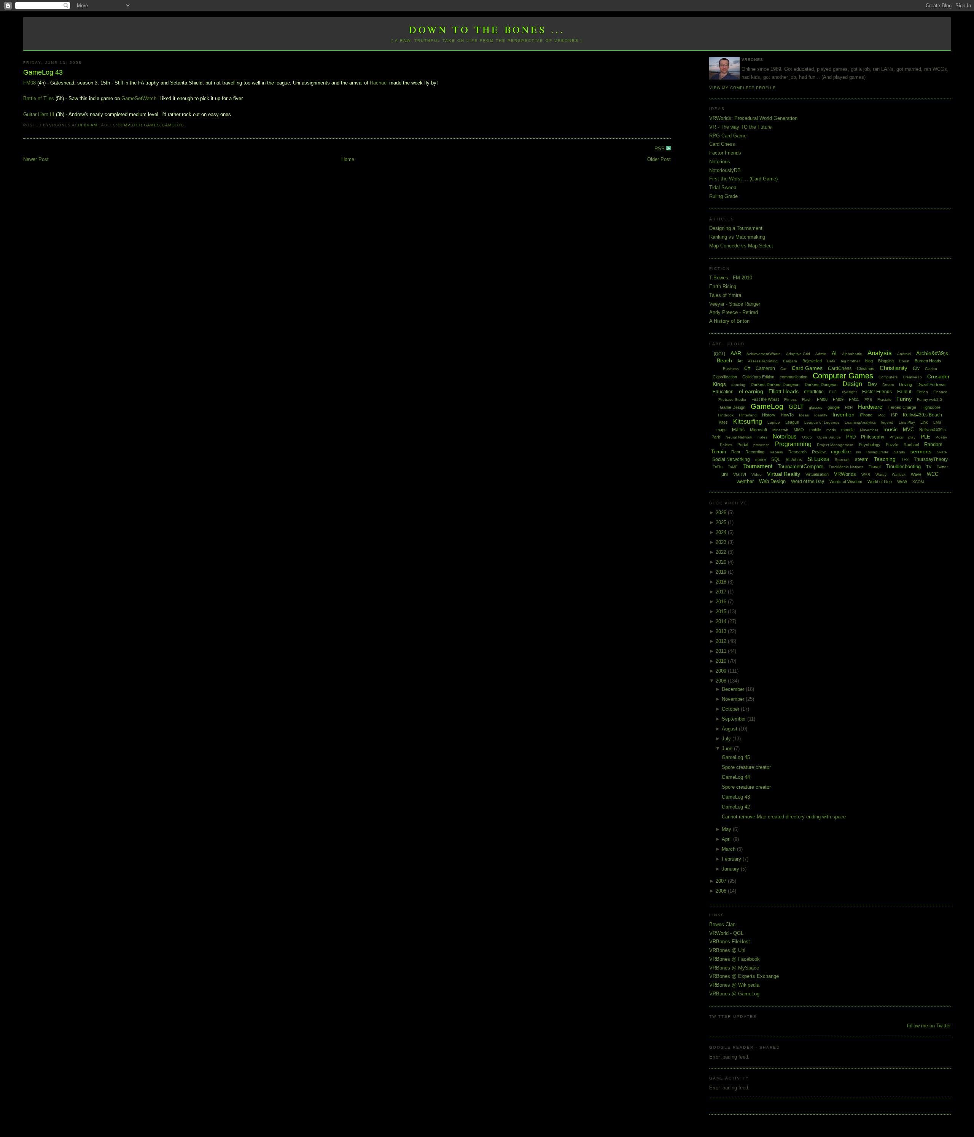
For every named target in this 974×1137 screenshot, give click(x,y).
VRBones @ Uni (727, 950)
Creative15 (912, 377)
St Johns (794, 459)
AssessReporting (763, 361)
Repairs (776, 452)
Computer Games (139, 125)
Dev (872, 384)
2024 (722, 532)
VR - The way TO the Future (740, 127)
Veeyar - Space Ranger (734, 304)
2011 (722, 651)
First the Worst (765, 399)
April (727, 839)
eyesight (849, 392)
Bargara (790, 361)
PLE (925, 437)
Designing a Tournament (735, 228)
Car (783, 369)
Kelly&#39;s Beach (922, 415)
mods (831, 430)
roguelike (841, 451)
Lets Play (907, 422)
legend (887, 422)
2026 (722, 512)
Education (723, 391)
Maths (738, 429)
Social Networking (731, 459)
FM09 (838, 399)
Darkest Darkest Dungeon (775, 384)
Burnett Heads (928, 361)
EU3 (833, 392)
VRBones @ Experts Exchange (744, 976)
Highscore (931, 407)
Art (740, 361)
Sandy (899, 452)
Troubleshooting (903, 466)
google (834, 407)
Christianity (893, 368)
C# (747, 368)
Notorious (719, 161)
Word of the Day (807, 481)
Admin (820, 354)
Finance (940, 392)
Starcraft (842, 460)
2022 (722, 552)
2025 (722, 522)
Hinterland (748, 415)
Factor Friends (725, 153)
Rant (735, 452)
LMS (937, 422)
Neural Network (739, 437)
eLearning (751, 391)
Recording (754, 452)
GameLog (173, 125)
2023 (722, 542)
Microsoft (758, 429)
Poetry (941, 437)
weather (745, 481)
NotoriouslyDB (725, 170)
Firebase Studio (732, 399)
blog (869, 361)
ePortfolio (814, 391)
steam (862, 459)
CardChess (839, 368)
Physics (896, 437)
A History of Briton (729, 321)
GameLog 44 (736, 777)
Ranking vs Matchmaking (737, 237)
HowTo (787, 415)
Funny (904, 399)
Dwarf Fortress (931, 384)
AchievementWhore (763, 354)
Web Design (772, 481)
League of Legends (821, 422)
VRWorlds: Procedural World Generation (753, 118)
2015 (722, 611)
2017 (722, 592)
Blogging (886, 361)
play (911, 437)
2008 (722, 681)
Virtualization (817, 474)
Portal (742, 444)
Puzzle (892, 444)
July (727, 739)
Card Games (807, 368)
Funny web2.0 (929, 399)
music (890, 429)
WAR (865, 474)
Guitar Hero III (38, 114)
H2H (849, 407)
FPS (868, 399)
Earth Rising (722, 286)
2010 (722, 661)
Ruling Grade (723, 196)
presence (761, 445)
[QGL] (719, 353)
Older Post (659, 159)
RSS (660, 148)
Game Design (732, 407)
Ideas (804, 415)
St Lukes (818, 459)
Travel (874, 466)
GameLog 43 (43, 72)
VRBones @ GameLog (734, 994)
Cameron (765, 368)
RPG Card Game (727, 136)
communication (793, 377)
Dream (888, 385)
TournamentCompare (800, 466)
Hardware (870, 406)
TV (928, 466)
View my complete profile (742, 88)
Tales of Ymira (725, 295)
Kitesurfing (747, 421)
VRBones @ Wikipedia (734, 985)
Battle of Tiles (38, 98)
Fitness (790, 399)
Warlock (899, 474)
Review (819, 452)
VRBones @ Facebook (734, 959)
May (727, 829)
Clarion (931, 369)
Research (797, 452)
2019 (722, 572)
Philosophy (872, 437)
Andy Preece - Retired (733, 312)
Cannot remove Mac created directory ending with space (784, 817)
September (734, 719)
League (792, 422)
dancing (738, 385)
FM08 (29, 83)
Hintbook (726, 415)
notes (762, 437)
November (734, 699)
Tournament (757, 466)
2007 (722, 881)
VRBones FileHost (729, 941)
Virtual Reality (783, 474)
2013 (722, 631)
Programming (793, 444)
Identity (820, 415)
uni (724, 474)
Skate (942, 452)
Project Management (835, 445)
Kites (723, 422)
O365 (807, 437)
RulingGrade (877, 452)
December (734, 689)
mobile (815, 429)
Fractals (884, 399)
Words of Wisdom (845, 481)
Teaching (885, 459)
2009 (722, 671)
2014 (722, 621)
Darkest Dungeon (821, 384)
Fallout (904, 391)
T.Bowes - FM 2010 (730, 278)
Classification (725, 377)
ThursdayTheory (931, 459)
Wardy (880, 474)
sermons (920, 451)
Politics (726, 445)
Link (924, 422)
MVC (908, 429)
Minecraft (780, 430)
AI (834, 353)
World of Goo (879, 481)
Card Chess (722, 144)
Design (852, 384)
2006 (722, 891)
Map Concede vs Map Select (741, 246)
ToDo (718, 466)
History (768, 415)
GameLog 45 (736, 757)
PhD (851, 437)
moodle (848, 429)
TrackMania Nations (846, 467)
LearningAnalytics (860, 422)
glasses (815, 407)
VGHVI (739, 474)
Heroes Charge (902, 407)
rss (858, 452)
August (730, 729)
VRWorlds (845, 474)
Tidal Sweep (722, 187)
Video (756, 474)
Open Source (829, 437)
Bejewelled (812, 361)
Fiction (922, 392)
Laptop (773, 422)
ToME (733, 467)
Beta (831, 361)
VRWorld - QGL (726, 933)
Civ (916, 368)
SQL (775, 459)
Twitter (942, 467)
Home (347, 159)
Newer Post (36, 159)
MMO (799, 429)
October (731, 709)
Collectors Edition (758, 377)
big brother (850, 361)
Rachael (379, 83)
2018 (722, 582)
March (729, 849)
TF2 (905, 459)
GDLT (796, 406)
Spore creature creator (746, 767)
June (728, 748)
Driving (905, 384)
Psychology (869, 444)
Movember (869, 430)
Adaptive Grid (798, 354)
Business (731, 369)
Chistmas (865, 368)
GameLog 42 (736, 807)
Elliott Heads (784, 391)
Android (904, 354)
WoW (902, 481)
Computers (888, 377)
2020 (722, 562)
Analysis (879, 353)
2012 (722, 641)
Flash (807, 399)
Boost (904, 361)
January (731, 869)
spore (760, 459)
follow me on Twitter (929, 1026)
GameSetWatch (138, 98)
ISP (894, 415)
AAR (735, 353)
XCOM (918, 482)
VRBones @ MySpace (734, 968)
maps (721, 429)
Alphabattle (852, 354)
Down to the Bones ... (487, 29)
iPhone (866, 415)
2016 (722, 601)
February (732, 859)
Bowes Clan (722, 924)
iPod (882, 415)
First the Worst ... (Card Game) (743, 179)
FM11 (854, 399)
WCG (933, 474)
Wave (916, 474)
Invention (843, 414)
